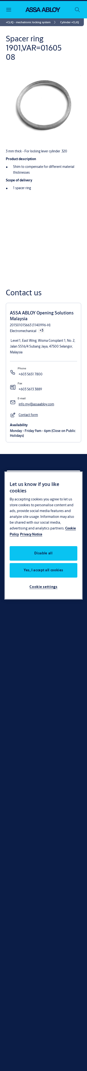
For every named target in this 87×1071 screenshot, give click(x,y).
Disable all (43, 553)
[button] (69, 22)
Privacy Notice (31, 534)
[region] (43, 535)
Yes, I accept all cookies (43, 570)
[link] (31, 22)
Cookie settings (43, 586)
